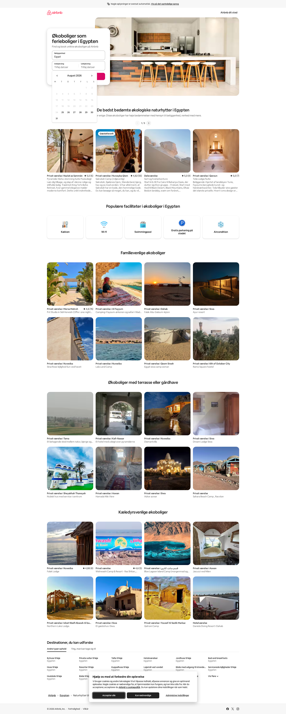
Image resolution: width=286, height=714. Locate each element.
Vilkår (85, 709)
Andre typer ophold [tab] (56, 648)
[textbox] (65, 67)
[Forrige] (137, 123)
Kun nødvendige (143, 695)
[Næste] (148, 123)
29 (86, 112)
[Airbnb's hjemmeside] (54, 12)
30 (92, 112)
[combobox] (78, 56)
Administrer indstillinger (177, 695)
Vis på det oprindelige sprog (165, 4)
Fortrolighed (74, 709)
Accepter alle (108, 695)
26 (68, 112)
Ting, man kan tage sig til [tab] (83, 648)
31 (57, 118)
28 (80, 112)
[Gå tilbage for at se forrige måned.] (57, 76)
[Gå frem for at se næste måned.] (92, 76)
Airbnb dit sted (229, 12)
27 (74, 112)
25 (62, 112)
